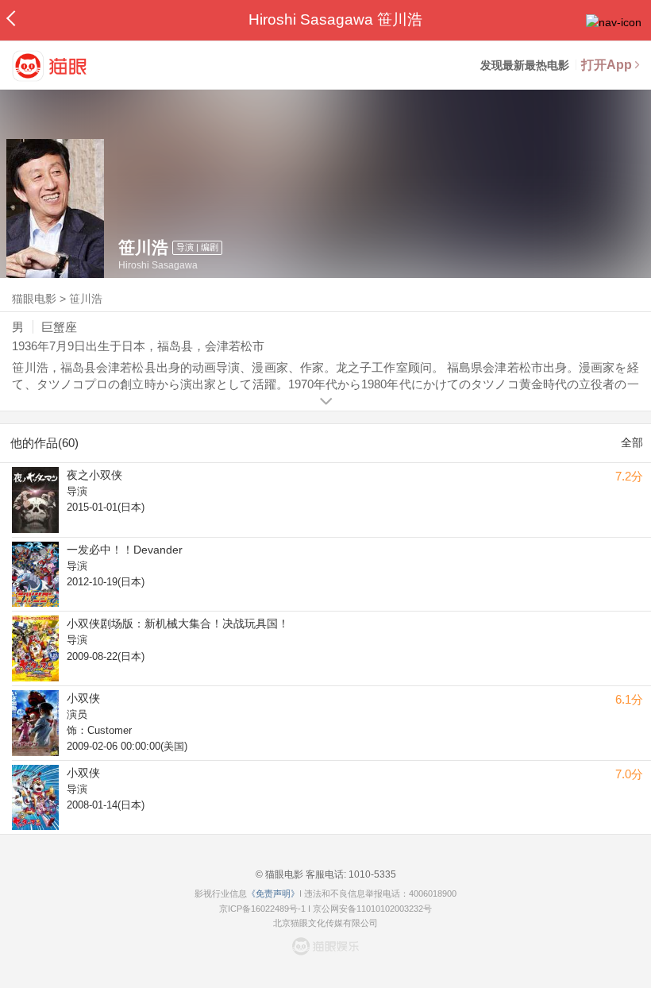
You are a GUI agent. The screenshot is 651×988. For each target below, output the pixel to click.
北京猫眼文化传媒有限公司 (325, 923)
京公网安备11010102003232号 (372, 908)
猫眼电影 (34, 298)
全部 (632, 442)
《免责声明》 (273, 893)
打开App (606, 64)
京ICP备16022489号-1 (262, 908)
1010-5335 (371, 874)
